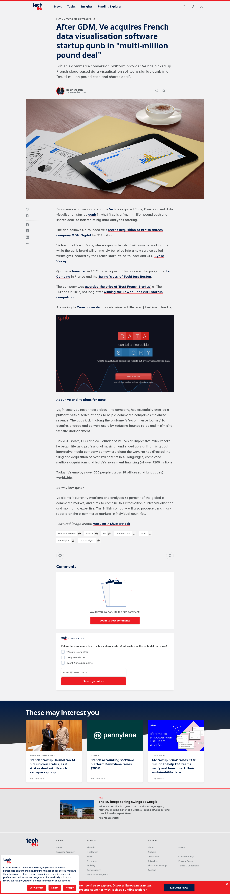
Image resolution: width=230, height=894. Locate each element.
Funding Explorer (110, 6)
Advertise (153, 861)
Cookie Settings (186, 856)
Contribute (153, 856)
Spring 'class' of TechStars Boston (124, 276)
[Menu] (27, 7)
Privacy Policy (185, 861)
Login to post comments (115, 620)
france (89, 533)
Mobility (91, 865)
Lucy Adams (158, 778)
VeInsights (63, 540)
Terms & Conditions (188, 865)
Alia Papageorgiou (109, 817)
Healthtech (92, 852)
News (58, 6)
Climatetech (158, 755)
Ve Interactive (123, 533)
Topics (71, 6)
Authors (152, 852)
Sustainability (94, 870)
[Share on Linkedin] (27, 237)
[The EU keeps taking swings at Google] (77, 809)
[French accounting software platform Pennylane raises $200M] (115, 735)
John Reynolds (37, 778)
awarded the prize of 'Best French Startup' (118, 286)
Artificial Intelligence (42, 755)
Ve (111, 209)
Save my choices (93, 681)
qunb (92, 214)
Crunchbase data (90, 307)
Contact (152, 870)
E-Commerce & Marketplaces (73, 19)
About (151, 847)
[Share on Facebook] (27, 224)
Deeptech (92, 861)
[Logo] (39, 6)
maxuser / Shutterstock (111, 524)
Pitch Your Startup (157, 865)
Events (181, 847)
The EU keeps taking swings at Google (128, 802)
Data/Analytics (87, 540)
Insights (86, 6)
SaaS (89, 856)
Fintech (95, 755)
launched (79, 271)
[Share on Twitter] (27, 230)
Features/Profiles (67, 533)
